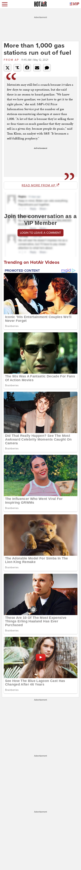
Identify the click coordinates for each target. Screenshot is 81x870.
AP (12, 59)
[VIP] (74, 4)
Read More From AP (39, 185)
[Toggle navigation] (5, 4)
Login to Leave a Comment (40, 233)
